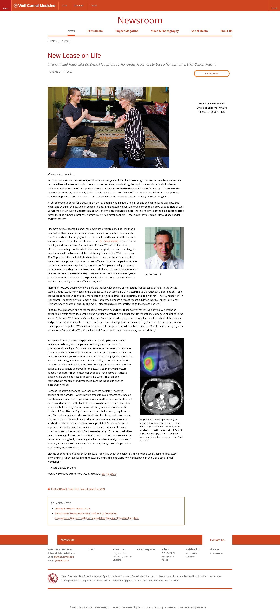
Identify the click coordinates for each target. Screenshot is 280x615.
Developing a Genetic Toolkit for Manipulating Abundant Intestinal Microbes (97, 517)
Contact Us (217, 540)
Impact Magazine (127, 31)
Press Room (95, 31)
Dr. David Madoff (109, 241)
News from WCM (97, 489)
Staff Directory (216, 553)
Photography (168, 556)
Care (64, 5)
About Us (226, 31)
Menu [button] (5, 8)
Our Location (52, 540)
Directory (171, 607)
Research (84, 489)
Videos (165, 559)
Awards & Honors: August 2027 (72, 508)
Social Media (199, 31)
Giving (160, 607)
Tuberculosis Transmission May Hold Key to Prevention (86, 513)
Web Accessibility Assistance (193, 607)
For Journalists (119, 553)
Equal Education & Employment (127, 607)
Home (51, 31)
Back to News (211, 73)
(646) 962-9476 (62, 560)
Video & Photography (165, 31)
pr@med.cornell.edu (64, 556)
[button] (274, 5)
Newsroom (140, 20)
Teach (93, 5)
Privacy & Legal (102, 607)
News (71, 31)
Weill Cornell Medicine (140, 596)
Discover (79, 5)
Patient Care (73, 489)
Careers (149, 607)
